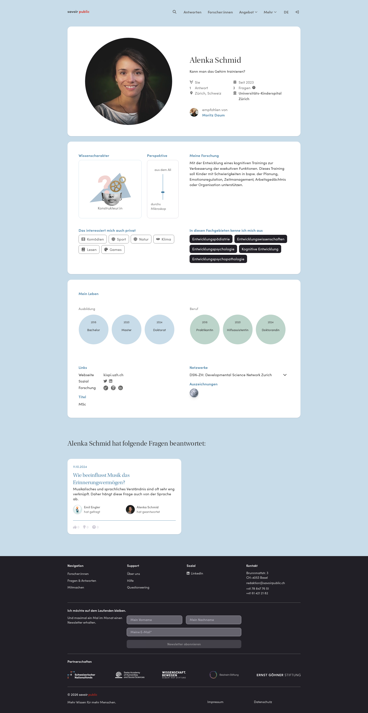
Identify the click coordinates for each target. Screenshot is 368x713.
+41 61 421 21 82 (257, 593)
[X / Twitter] (106, 381)
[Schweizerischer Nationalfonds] (89, 674)
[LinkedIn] (111, 381)
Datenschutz (263, 702)
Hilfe (130, 580)
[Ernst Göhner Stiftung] (279, 674)
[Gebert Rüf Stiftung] (184, 674)
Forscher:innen (220, 11)
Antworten (192, 11)
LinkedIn (197, 573)
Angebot (246, 11)
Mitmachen (75, 587)
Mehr (268, 11)
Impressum (215, 702)
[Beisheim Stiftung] (231, 674)
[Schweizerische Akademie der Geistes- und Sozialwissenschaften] (137, 674)
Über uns (133, 573)
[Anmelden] (297, 12)
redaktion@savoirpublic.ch (265, 583)
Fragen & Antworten (81, 580)
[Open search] (174, 12)
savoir (78, 11)
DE (286, 11)
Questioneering (138, 587)
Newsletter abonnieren (184, 644)
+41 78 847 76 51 (257, 588)
